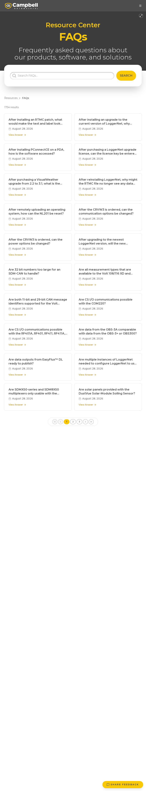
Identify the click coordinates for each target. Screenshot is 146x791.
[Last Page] (91, 421)
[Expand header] (141, 16)
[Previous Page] (60, 421)
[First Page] (54, 421)
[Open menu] (140, 5)
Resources (10, 98)
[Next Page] (85, 421)
